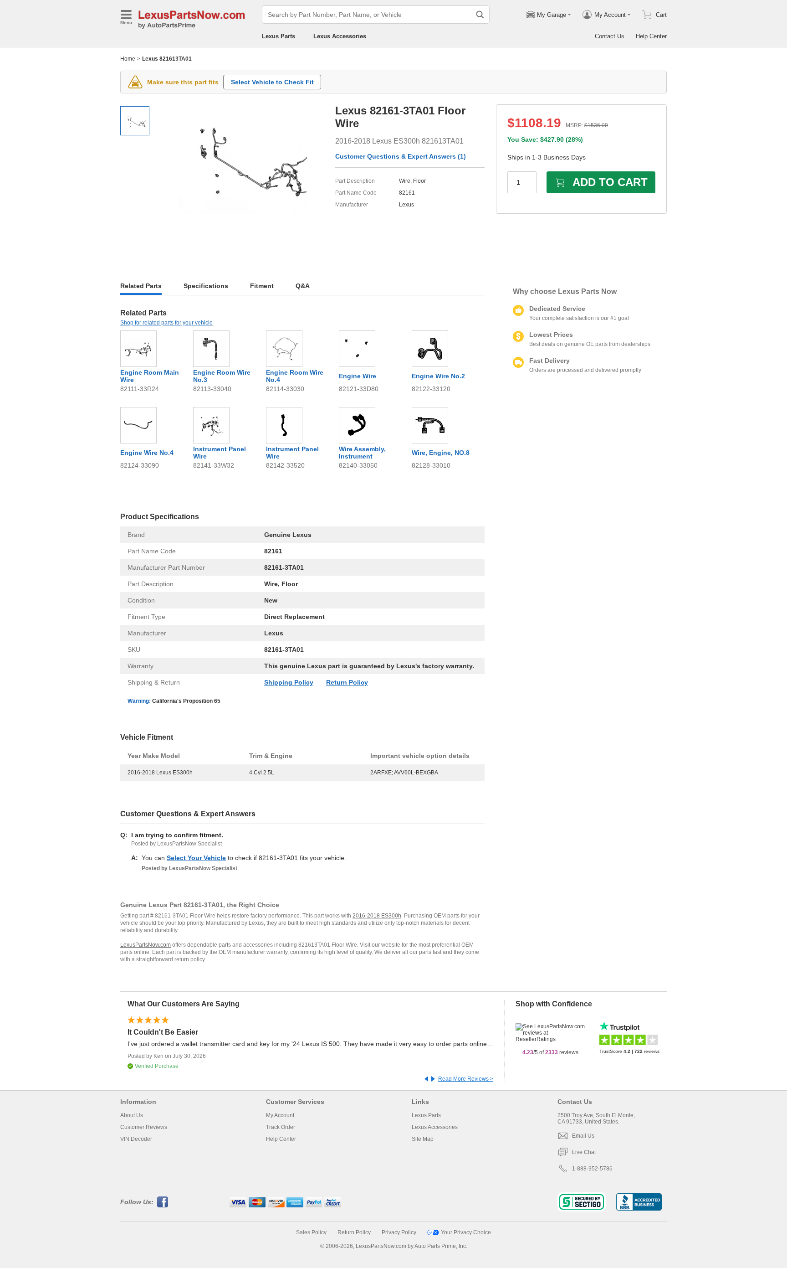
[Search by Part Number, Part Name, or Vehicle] (480, 14)
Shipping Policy (288, 682)
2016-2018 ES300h (377, 915)
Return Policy (347, 682)
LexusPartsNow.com (145, 945)
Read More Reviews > (465, 1079)
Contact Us (609, 36)
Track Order (280, 1127)
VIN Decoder (136, 1139)
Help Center (651, 36)
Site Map (423, 1139)
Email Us (583, 1136)
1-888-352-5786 (592, 1168)
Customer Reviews (143, 1127)
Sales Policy (311, 1232)
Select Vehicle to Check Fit (272, 82)
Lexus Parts (278, 36)
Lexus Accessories (339, 36)
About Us (131, 1115)
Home (127, 59)
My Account (280, 1115)
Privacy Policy (399, 1232)
